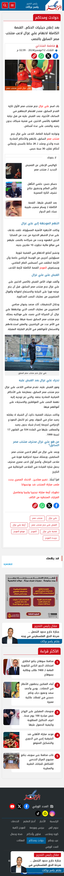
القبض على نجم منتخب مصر (44, 525)
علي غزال (44, 106)
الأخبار (43, 821)
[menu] (12, 5)
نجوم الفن (53, 827)
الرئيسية (54, 821)
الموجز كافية (18, 827)
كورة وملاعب (51, 834)
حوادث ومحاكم (36, 840)
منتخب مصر (53, 138)
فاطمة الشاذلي (46, 46)
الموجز (43, 267)
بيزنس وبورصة (37, 827)
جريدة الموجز (51, 538)
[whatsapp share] (41, 56)
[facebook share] (55, 56)
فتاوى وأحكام (34, 834)
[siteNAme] (53, 5)
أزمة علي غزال (19, 525)
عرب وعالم (53, 840)
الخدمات (15, 821)
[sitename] (32, 794)
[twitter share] (48, 56)
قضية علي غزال (50, 531)
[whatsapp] (34, 56)
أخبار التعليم (29, 821)
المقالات (21, 840)
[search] (5, 5)
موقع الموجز (19, 531)
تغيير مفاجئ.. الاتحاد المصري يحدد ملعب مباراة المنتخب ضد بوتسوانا (33, 482)
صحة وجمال (16, 834)
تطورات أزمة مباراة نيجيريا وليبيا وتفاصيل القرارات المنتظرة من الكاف (36, 495)
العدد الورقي (40, 806)
